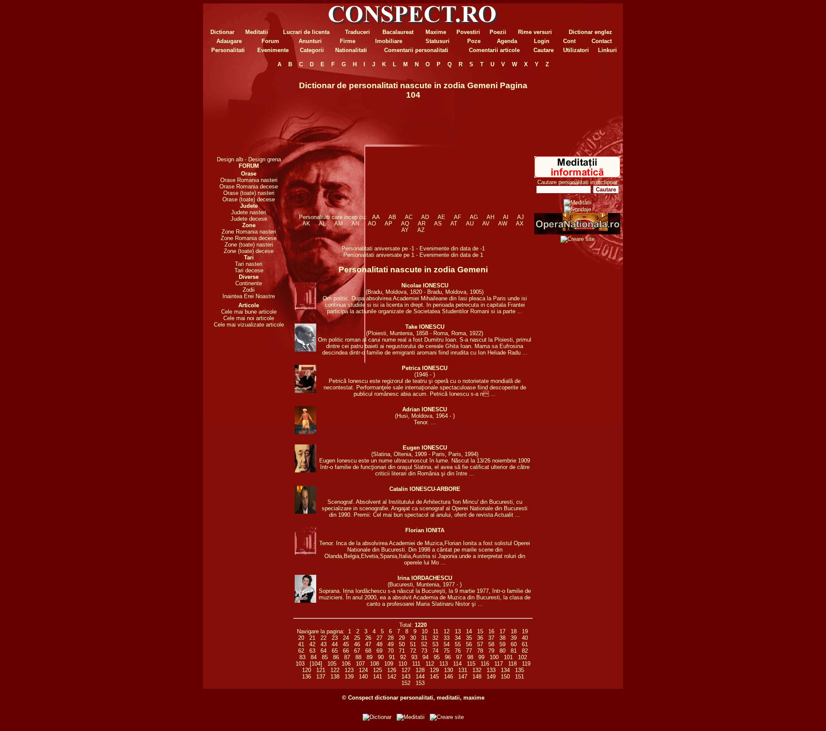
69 (379, 651)
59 (502, 644)
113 (444, 663)
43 (323, 644)
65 (334, 651)
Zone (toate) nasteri (249, 244)
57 (480, 644)
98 (470, 657)
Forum (270, 41)
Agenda (507, 41)
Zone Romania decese (249, 238)
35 (469, 638)
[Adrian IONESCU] (305, 432)
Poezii (498, 32)
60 (513, 644)
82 (525, 651)
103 (300, 663)
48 (379, 644)
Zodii (249, 290)
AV (486, 223)
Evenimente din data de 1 (451, 255)
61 (525, 644)
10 (424, 631)
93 (414, 657)
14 (469, 631)
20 (301, 638)
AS (438, 223)
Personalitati (228, 50)
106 (346, 663)
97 (459, 657)
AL (322, 223)
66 (346, 651)
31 (424, 638)
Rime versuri (535, 32)
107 (360, 663)
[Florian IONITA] (305, 553)
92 (403, 657)
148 (477, 676)
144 (420, 676)
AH (490, 217)
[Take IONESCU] (305, 349)
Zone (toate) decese (249, 251)
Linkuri (607, 50)
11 (435, 631)
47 (368, 644)
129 (434, 670)
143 (406, 676)
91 (392, 657)
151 (519, 676)
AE (441, 217)
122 (335, 670)
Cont (569, 41)
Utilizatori (576, 50)
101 (508, 657)
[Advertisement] (249, 112)
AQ (405, 223)
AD (425, 217)
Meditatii (256, 32)
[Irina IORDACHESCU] (305, 601)
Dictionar (222, 32)
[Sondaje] (577, 209)
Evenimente (273, 50)
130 (448, 670)
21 (312, 638)
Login (541, 41)
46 (357, 644)
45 (346, 644)
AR (421, 223)
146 (448, 676)
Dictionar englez (590, 32)
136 (306, 676)
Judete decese (249, 219)
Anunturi (310, 41)
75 (446, 651)
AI (505, 217)
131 (462, 670)
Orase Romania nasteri (248, 180)
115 (471, 663)
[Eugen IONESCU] (305, 470)
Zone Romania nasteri (249, 231)
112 (430, 663)
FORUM (249, 166)
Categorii (312, 50)
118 (512, 663)
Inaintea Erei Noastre (248, 296)
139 (349, 676)
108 (374, 663)
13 (457, 631)
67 (357, 651)
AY (405, 230)
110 (403, 663)
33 (446, 638)
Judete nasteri (248, 212)
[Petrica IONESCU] (305, 391)
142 (391, 676)
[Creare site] (578, 239)
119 (526, 663)
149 (491, 676)
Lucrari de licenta (306, 32)
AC (408, 217)
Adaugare (229, 41)
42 (312, 644)
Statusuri (437, 41)
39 (513, 638)
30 (413, 638)
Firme (347, 41)
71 (402, 651)
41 (301, 644)
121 (320, 670)
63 (312, 651)
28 (390, 638)
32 (435, 638)
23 (334, 638)
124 (363, 670)
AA (376, 217)
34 (457, 638)
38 (502, 638)
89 (369, 657)
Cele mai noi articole (248, 318)
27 (379, 638)
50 (402, 644)
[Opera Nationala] (577, 232)
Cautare (543, 50)
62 (301, 651)
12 (446, 631)
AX (519, 223)
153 (420, 683)
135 (519, 670)
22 (323, 638)
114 (457, 663)
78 (480, 651)
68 (368, 651)
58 (491, 644)
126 (391, 670)
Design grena (264, 159)
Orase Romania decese (248, 186)
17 (502, 631)
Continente (248, 283)
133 (491, 670)
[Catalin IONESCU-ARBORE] (305, 512)
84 (313, 657)
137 (320, 676)
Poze (474, 41)
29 (402, 638)
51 (413, 644)
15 (480, 631)
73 (424, 651)
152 (406, 683)
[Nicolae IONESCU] (305, 308)
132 (477, 670)
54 (446, 644)
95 (436, 657)
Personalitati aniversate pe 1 (379, 255)
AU (469, 223)
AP (388, 223)
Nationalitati (351, 50)
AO (371, 223)
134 (505, 670)
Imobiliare (388, 41)
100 (494, 657)
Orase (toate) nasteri (248, 193)
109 (388, 663)
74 (435, 651)
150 (505, 676)
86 (336, 657)
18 (513, 631)
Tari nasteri (248, 264)
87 (347, 657)
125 (377, 670)
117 (499, 663)
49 (390, 644)
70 (390, 651)
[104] (316, 663)
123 (349, 670)
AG (473, 217)
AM (338, 223)
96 (448, 657)
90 (380, 657)
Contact (602, 41)
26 (368, 638)
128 (420, 670)
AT (454, 223)
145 (434, 676)
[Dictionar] (377, 717)
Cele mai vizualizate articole (249, 324)
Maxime (435, 32)
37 (491, 638)
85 (325, 657)
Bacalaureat (397, 32)
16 (491, 631)
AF (457, 217)
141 (377, 676)
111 (416, 663)
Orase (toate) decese (248, 199)
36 (480, 638)
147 (462, 676)
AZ (421, 230)
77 (469, 651)
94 (425, 657)
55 (457, 644)
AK (306, 223)
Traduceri (357, 32)
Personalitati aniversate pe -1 (379, 248)
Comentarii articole (494, 50)
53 (435, 644)
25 (357, 638)
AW (503, 223)
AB (392, 217)
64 (323, 651)
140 (363, 676)
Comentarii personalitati (416, 50)
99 (481, 657)
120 (306, 670)
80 (502, 651)
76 (457, 651)
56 (469, 644)
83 (302, 657)
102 (522, 657)
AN (355, 223)
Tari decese (248, 270)
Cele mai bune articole (249, 311)
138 (335, 676)
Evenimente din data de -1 (452, 248)
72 (413, 651)
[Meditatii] (577, 176)
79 (491, 651)
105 (332, 663)
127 (406, 670)
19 (525, 631)
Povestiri (468, 32)
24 (346, 638)
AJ (520, 217)
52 (424, 644)
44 (334, 644)
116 (485, 663)
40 (525, 638)
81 (513, 651)
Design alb (230, 159)
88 (358, 657)
